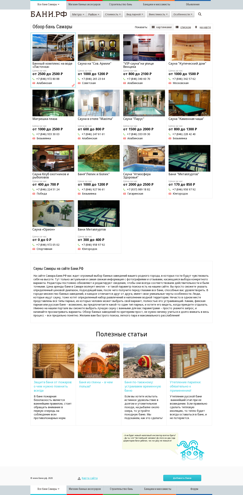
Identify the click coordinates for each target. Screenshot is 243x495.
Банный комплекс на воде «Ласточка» (52, 65)
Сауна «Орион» (43, 229)
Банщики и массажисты (156, 4)
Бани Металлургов (92, 229)
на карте (205, 27)
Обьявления (193, 4)
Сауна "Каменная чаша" (186, 119)
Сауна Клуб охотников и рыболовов (50, 175)
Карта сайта (90, 478)
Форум (194, 488)
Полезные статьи (121, 334)
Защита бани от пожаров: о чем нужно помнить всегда (53, 386)
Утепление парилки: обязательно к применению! (185, 386)
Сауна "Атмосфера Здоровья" (137, 175)
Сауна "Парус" (133, 119)
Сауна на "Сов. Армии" (94, 63)
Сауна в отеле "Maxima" (95, 119)
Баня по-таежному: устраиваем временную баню (143, 386)
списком (185, 27)
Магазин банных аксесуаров (84, 4)
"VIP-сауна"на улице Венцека (138, 65)
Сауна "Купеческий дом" (187, 63)
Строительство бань (120, 4)
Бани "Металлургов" (184, 174)
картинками (164, 27)
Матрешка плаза (44, 119)
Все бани (42, 4)
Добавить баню (182, 478)
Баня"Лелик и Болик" (94, 174)
